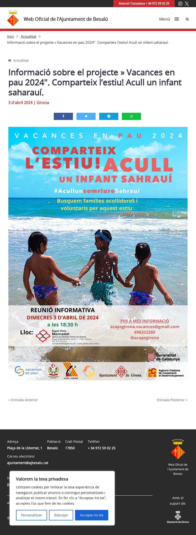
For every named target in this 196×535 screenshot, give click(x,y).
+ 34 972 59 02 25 (101, 448)
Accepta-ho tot (91, 515)
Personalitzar (31, 515)
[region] (62, 498)
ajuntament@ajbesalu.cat (27, 462)
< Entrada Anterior (23, 400)
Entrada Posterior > (172, 400)
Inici (10, 36)
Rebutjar (61, 515)
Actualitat (28, 36)
